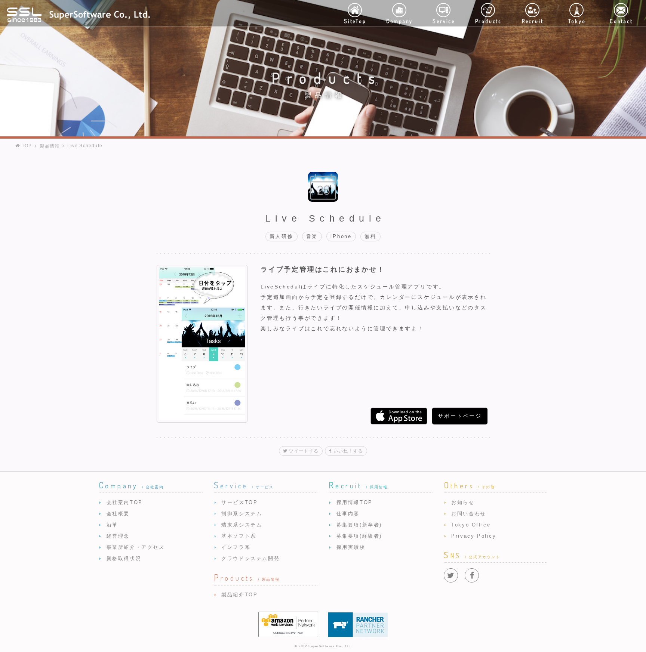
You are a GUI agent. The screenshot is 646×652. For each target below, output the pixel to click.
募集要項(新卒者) (359, 525)
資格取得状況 (124, 558)
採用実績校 (351, 547)
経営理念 (118, 536)
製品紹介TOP (239, 594)
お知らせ (462, 502)
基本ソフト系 (238, 536)
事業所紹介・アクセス (136, 547)
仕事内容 (348, 513)
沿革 (112, 525)
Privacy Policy (473, 536)
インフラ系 (235, 547)
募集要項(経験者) (359, 536)
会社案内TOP (125, 502)
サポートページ (460, 416)
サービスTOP (239, 502)
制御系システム (241, 513)
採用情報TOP (354, 502)
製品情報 (49, 146)
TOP (26, 145)
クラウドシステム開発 (250, 558)
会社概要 (118, 513)
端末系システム (241, 525)
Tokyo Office (470, 525)
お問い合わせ (468, 513)
